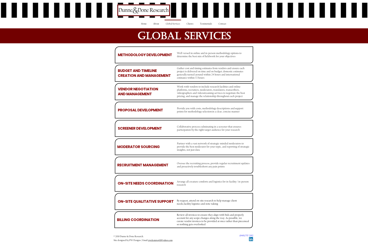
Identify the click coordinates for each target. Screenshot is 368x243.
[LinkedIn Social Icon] (251, 239)
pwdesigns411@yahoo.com (160, 240)
